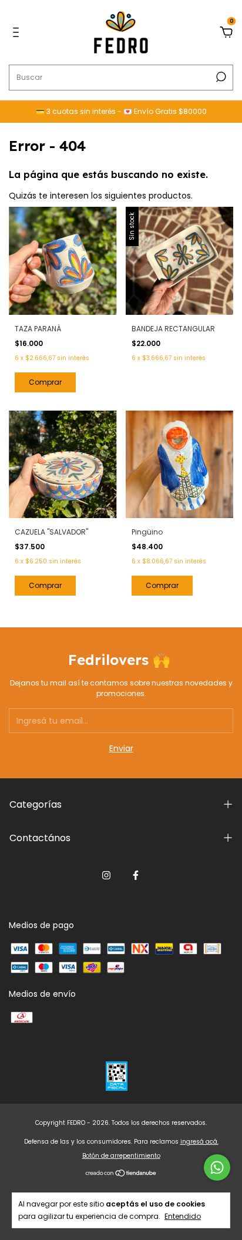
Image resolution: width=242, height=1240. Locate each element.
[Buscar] (220, 77)
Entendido (182, 1216)
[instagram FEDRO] (106, 875)
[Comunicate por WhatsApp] (217, 1167)
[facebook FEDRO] (135, 875)
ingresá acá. (199, 1141)
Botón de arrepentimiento (121, 1155)
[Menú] (18, 33)
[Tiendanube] (121, 1174)
